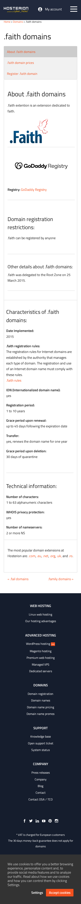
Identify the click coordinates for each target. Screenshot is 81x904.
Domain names (40, 700)
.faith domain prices (20, 62)
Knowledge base (40, 736)
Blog (40, 786)
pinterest (50, 821)
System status (40, 750)
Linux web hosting (40, 614)
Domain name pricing (40, 707)
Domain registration (40, 693)
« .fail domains (18, 579)
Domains (18, 22)
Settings (37, 892)
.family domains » (60, 579)
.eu (39, 555)
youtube (43, 821)
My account (53, 9)
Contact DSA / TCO (40, 799)
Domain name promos (40, 713)
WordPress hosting (40, 643)
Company (41, 779)
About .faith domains (21, 51)
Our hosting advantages (40, 621)
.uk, (59, 555)
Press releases (40, 772)
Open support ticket (40, 743)
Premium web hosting (41, 657)
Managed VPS (40, 664)
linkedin (37, 821)
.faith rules (13, 380)
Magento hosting (40, 651)
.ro (71, 555)
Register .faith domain (22, 73)
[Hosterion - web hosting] (16, 10)
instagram (56, 821)
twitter (31, 821)
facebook (24, 821)
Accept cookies (59, 892)
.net (45, 555)
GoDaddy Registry (34, 189)
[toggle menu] (73, 9)
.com (31, 555)
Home (7, 22)
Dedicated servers (40, 671)
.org (52, 555)
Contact (41, 792)
